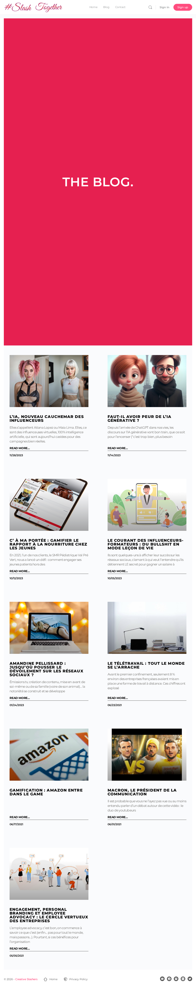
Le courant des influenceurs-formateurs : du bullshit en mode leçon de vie (146, 544)
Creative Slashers (26, 979)
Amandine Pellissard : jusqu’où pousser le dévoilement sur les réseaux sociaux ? (46, 669)
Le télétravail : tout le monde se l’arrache (146, 665)
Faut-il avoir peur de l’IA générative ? (140, 418)
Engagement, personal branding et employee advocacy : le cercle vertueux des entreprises (49, 915)
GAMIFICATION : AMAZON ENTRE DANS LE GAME (46, 792)
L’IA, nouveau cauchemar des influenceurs (47, 418)
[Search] (150, 7)
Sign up (182, 7)
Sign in (164, 7)
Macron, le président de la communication (142, 792)
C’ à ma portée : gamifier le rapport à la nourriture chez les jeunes (48, 544)
